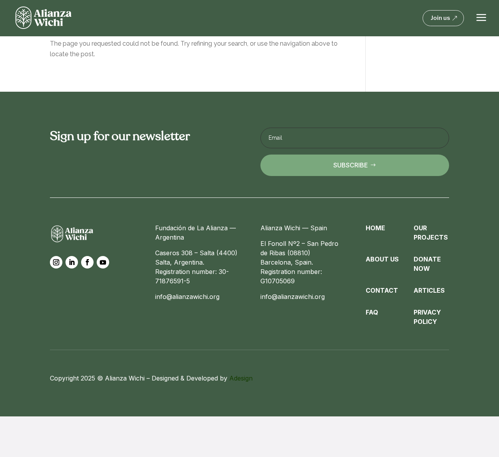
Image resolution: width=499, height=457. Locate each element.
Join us (440, 17)
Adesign (241, 378)
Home (375, 228)
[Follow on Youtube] (103, 262)
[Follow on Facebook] (87, 262)
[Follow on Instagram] (56, 262)
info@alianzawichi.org (187, 297)
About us (382, 259)
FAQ (372, 312)
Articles (429, 290)
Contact (382, 290)
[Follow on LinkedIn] (71, 262)
